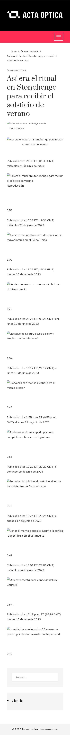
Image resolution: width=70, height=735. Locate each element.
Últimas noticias (16, 70)
